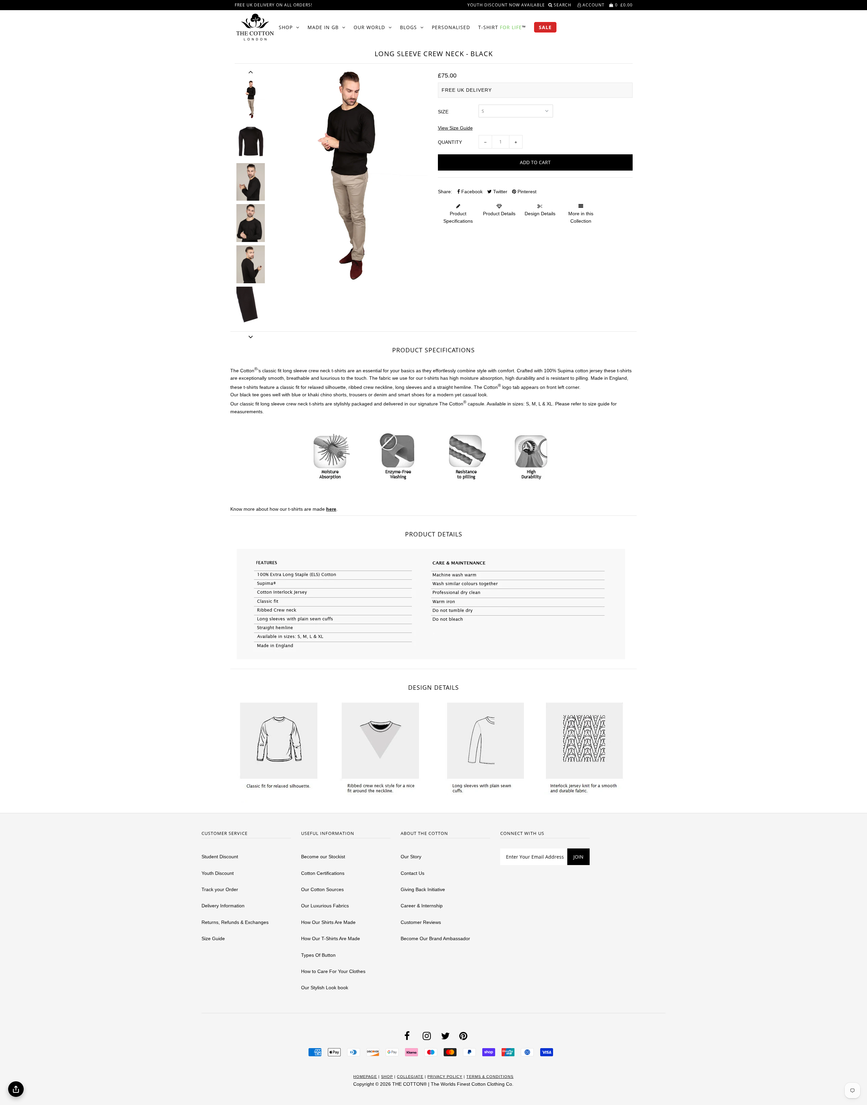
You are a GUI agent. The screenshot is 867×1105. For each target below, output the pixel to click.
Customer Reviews (421, 922)
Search (563, 5)
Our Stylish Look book (324, 987)
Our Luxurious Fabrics (325, 905)
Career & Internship (422, 905)
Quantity (450, 142)
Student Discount (220, 856)
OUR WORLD (369, 27)
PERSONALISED (451, 27)
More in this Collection (580, 217)
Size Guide (213, 938)
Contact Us (412, 873)
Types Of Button (318, 955)
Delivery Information (223, 905)
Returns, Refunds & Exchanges (235, 922)
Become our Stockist (323, 856)
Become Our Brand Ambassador (435, 938)
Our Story (411, 856)
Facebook (471, 191)
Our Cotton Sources (322, 889)
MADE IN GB (323, 27)
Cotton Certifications (322, 873)
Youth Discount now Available (506, 5)
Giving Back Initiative (423, 889)
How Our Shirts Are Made (328, 922)
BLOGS (408, 27)
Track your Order (220, 889)
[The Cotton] (255, 27)
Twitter (499, 191)
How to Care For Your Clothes (333, 971)
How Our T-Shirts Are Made (330, 938)
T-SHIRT (502, 27)
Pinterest (526, 191)
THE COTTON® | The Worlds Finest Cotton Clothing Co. (452, 1084)
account (593, 5)
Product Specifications (458, 217)
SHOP (286, 27)
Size (443, 111)
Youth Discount (218, 873)
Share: (445, 191)
